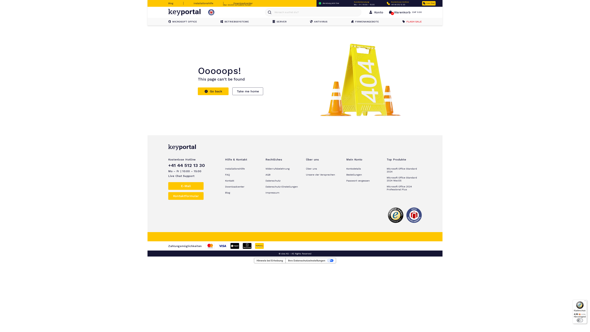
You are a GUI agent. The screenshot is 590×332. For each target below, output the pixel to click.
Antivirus (320, 21)
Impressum (272, 192)
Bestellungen (354, 174)
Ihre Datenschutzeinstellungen (306, 260)
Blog (170, 3)
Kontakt (229, 180)
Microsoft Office (184, 21)
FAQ (227, 174)
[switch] (580, 320)
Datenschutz (273, 180)
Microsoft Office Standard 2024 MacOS (402, 179)
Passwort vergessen (358, 180)
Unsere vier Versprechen (320, 174)
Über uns (311, 168)
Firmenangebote (367, 21)
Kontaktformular (186, 196)
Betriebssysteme (236, 21)
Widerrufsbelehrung (278, 168)
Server (282, 21)
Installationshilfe (203, 3)
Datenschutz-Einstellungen (282, 186)
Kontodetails (353, 168)
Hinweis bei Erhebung (270, 260)
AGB (268, 174)
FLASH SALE (414, 21)
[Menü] (585, 301)
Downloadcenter (243, 3)
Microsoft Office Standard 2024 (402, 170)
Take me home (248, 91)
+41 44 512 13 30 (398, 5)
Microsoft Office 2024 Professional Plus (399, 188)
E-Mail (186, 186)
